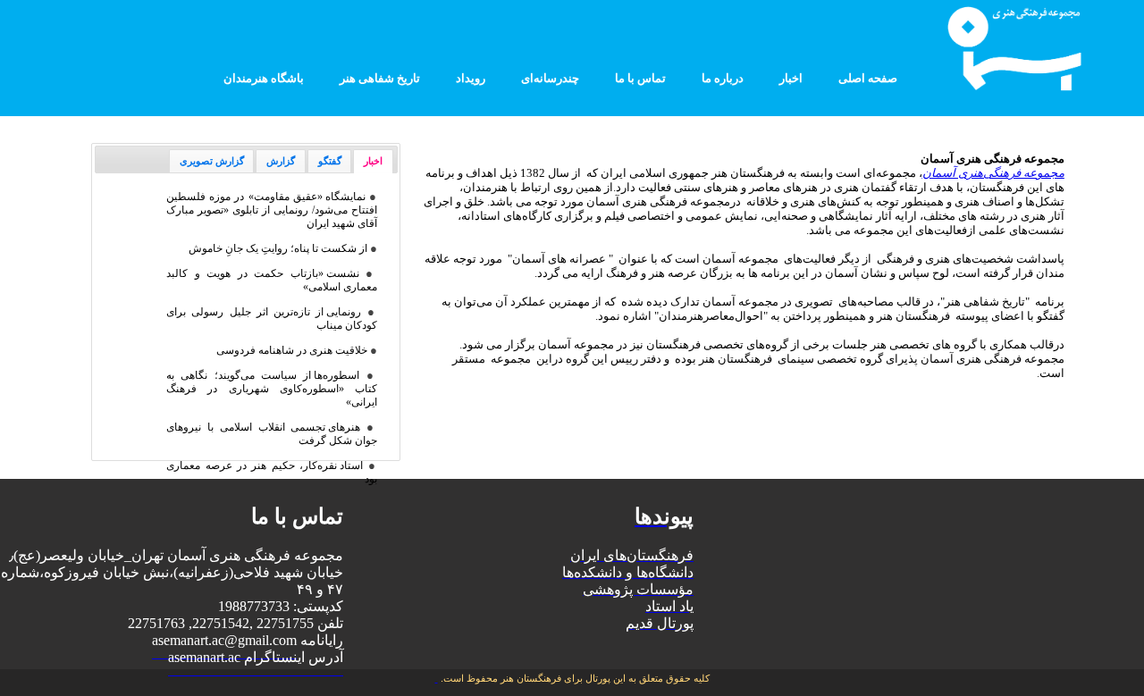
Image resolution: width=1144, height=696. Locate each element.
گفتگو (329, 161)
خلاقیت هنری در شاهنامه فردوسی (291, 350)
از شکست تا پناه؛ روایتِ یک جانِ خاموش (278, 248)
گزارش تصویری (212, 161)
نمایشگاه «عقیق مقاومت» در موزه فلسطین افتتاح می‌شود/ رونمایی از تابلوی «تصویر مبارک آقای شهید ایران (271, 210)
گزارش (280, 161)
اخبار (373, 161)
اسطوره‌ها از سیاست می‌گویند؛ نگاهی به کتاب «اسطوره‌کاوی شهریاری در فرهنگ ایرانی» (271, 388)
